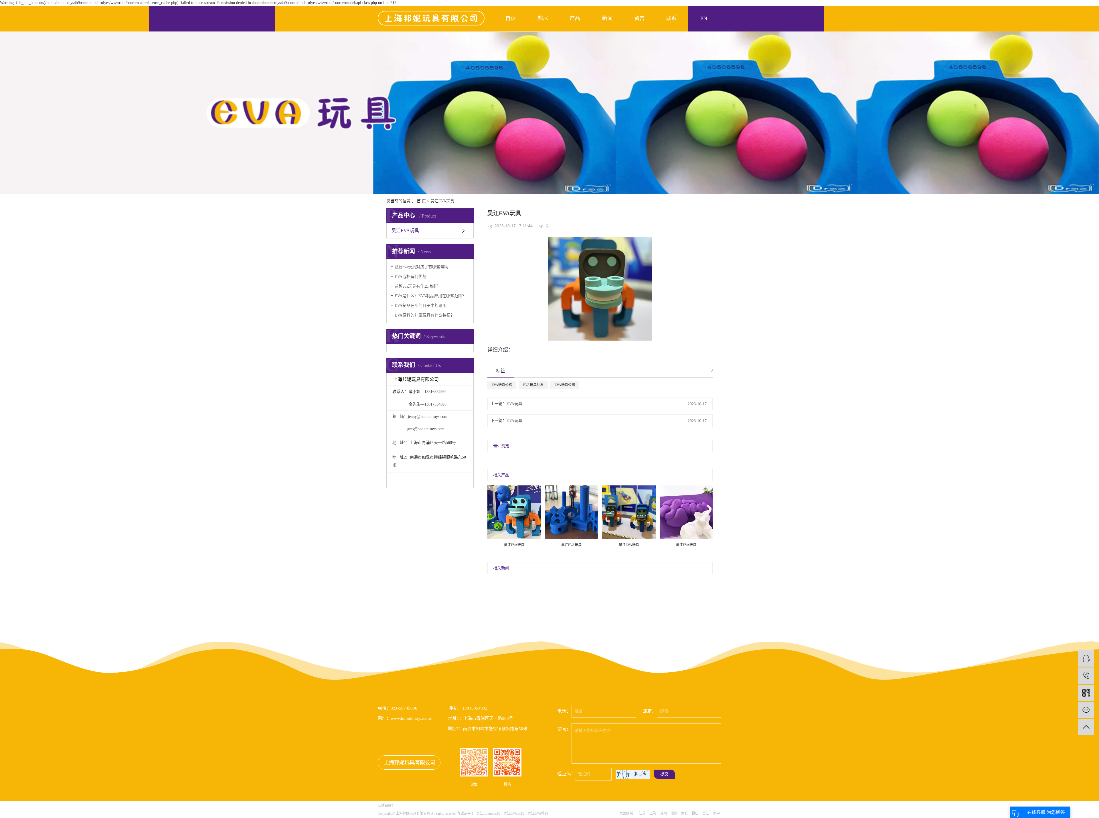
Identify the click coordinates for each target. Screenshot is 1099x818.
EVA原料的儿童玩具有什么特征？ (424, 315)
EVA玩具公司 (565, 385)
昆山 (695, 813)
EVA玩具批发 (533, 385)
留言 (639, 18)
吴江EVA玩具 (442, 201)
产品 (575, 18)
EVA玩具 (514, 404)
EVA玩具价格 (502, 385)
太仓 (684, 813)
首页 (510, 18)
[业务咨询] (1086, 658)
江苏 (642, 813)
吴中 (716, 813)
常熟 (674, 813)
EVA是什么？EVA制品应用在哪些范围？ (430, 296)
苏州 (663, 813)
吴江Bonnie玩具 (488, 813)
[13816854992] (1086, 675)
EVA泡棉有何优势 (410, 276)
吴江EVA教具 (538, 813)
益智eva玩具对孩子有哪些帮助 (421, 267)
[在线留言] (1086, 710)
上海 (652, 813)
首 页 (421, 201)
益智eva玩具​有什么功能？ (417, 286)
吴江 (705, 813)
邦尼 (543, 18)
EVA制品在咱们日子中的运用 (420, 305)
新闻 (607, 18)
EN (703, 18)
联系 (671, 18)
